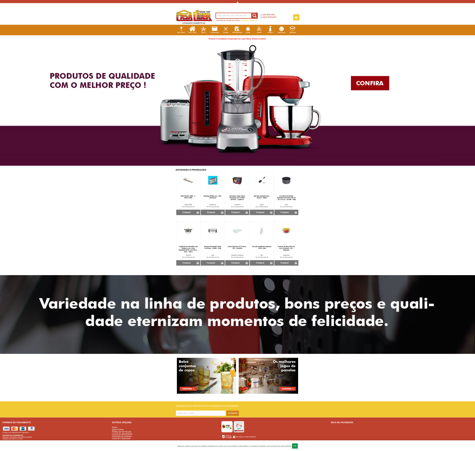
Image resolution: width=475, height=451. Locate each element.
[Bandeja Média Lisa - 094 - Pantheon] (213, 185)
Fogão (248, 32)
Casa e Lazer (192, 32)
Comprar (186, 212)
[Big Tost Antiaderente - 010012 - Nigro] (262, 185)
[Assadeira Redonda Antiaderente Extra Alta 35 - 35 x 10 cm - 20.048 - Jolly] (286, 185)
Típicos (203, 32)
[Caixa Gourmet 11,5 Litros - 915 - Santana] (237, 235)
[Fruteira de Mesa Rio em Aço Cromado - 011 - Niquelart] (286, 235)
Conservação (214, 32)
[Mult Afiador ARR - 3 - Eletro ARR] (188, 185)
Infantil (259, 32)
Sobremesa (281, 32)
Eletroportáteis (237, 32)
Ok (295, 446)
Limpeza (270, 32)
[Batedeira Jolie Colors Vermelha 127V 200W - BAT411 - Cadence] (237, 185)
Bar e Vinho (181, 32)
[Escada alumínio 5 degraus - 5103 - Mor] (262, 235)
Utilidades (292, 32)
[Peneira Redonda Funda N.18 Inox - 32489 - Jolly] (213, 235)
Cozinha (225, 32)
